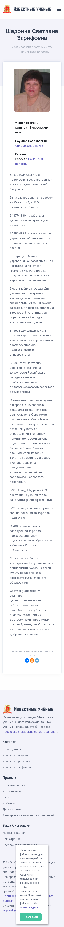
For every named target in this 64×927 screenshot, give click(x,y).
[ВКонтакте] (27, 660)
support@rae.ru (13, 910)
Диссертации (12, 809)
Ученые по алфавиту (17, 767)
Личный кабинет (14, 833)
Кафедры (9, 803)
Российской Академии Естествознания (30, 732)
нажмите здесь (29, 907)
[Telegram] (37, 660)
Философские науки (29, 146)
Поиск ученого (13, 749)
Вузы (6, 797)
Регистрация (12, 839)
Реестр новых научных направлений (28, 815)
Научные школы (14, 785)
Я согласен (30, 917)
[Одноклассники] (32, 660)
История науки (13, 791)
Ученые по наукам (15, 755)
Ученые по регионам (17, 761)
